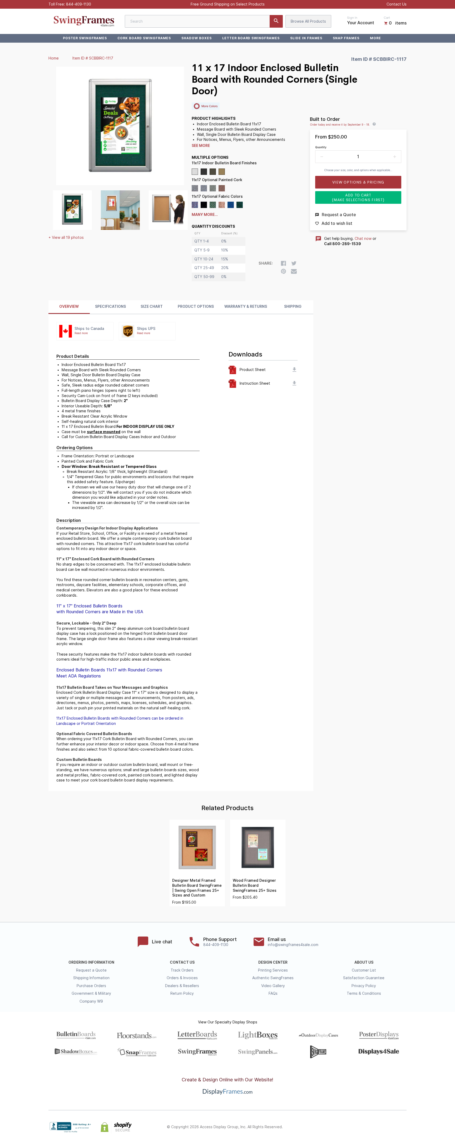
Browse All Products (308, 21)
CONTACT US (182, 962)
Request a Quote (91, 970)
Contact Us (397, 4)
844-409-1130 (78, 4)
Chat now (363, 238)
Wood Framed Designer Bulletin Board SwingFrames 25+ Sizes (254, 885)
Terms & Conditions (364, 993)
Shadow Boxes (196, 38)
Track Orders (182, 970)
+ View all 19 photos (66, 237)
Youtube (403, 1127)
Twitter (368, 1127)
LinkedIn (392, 1127)
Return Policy (182, 993)
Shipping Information (91, 978)
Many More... (205, 214)
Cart (387, 18)
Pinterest (380, 1127)
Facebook (357, 1127)
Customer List (364, 970)
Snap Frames (346, 38)
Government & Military (91, 993)
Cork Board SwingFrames (144, 38)
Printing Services (273, 970)
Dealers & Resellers (182, 986)
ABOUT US (363, 962)
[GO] (276, 21)
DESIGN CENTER (273, 962)
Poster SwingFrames (85, 38)
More (375, 38)
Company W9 (91, 1001)
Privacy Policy (364, 986)
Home (53, 58)
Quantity (321, 147)
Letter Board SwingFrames (251, 38)
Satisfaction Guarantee (363, 978)
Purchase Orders (91, 986)
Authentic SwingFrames (273, 978)
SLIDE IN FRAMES (306, 38)
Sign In (352, 18)
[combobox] (204, 21)
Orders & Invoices (182, 978)
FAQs (273, 993)
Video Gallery (273, 986)
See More (201, 145)
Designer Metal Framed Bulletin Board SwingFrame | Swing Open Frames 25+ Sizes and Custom (197, 887)
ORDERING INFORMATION (91, 962)
